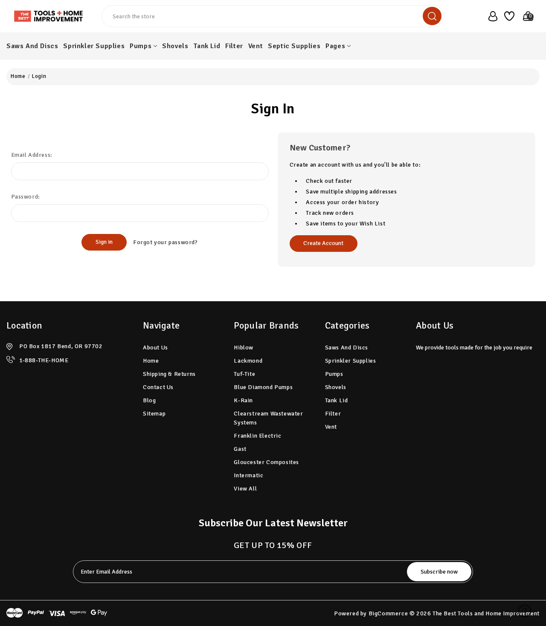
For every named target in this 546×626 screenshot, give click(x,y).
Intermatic (248, 475)
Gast (240, 449)
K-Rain (243, 400)
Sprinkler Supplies (94, 46)
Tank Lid (206, 46)
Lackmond (248, 360)
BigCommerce (388, 613)
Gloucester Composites (266, 462)
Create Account (323, 243)
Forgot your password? (165, 242)
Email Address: (31, 155)
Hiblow (243, 347)
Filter (234, 46)
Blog (149, 400)
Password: (25, 196)
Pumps (140, 46)
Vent (255, 46)
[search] (432, 16)
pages (335, 46)
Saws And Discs (32, 46)
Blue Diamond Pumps (263, 387)
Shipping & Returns (169, 374)
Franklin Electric (257, 435)
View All (245, 488)
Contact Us (158, 387)
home (151, 360)
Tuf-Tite (244, 374)
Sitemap (154, 413)
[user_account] (490, 16)
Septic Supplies (294, 46)
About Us (155, 347)
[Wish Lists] (508, 16)
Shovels (175, 46)
